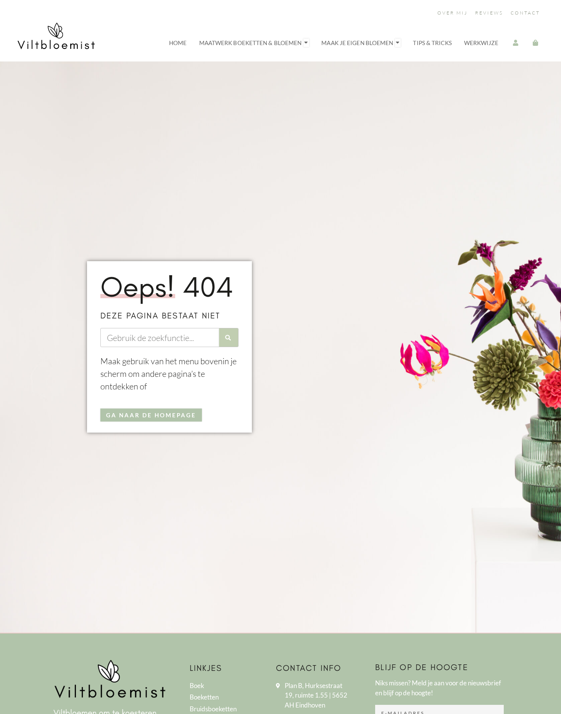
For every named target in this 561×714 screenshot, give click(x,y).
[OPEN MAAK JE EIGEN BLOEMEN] (398, 43)
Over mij (452, 13)
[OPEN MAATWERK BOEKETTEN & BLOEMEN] (306, 43)
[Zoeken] (228, 337)
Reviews (489, 13)
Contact (525, 13)
